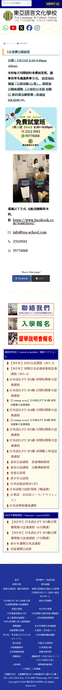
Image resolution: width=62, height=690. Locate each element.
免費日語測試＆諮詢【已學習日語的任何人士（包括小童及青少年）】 (45, 592)
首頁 (17, 580)
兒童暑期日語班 (19, 549)
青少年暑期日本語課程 (24, 543)
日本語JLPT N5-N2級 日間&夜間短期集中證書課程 (16, 603)
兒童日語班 (16, 472)
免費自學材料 (45, 652)
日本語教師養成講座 (22, 505)
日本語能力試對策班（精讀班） (30, 489)
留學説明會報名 (45, 664)
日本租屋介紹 (45, 647)
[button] (28, 3)
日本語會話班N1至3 (23, 483)
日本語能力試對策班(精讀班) (45, 613)
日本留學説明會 (16, 652)
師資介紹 (16, 584)
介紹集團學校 (16, 647)
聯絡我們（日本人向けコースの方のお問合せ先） (45, 658)
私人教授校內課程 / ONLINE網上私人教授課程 (16, 620)
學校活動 (45, 584)
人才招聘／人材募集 (31, 669)
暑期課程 (16, 626)
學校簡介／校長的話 (45, 580)
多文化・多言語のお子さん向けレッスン (16, 637)
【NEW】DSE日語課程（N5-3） (32, 363)
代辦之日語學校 (45, 643)
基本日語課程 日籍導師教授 (29, 467)
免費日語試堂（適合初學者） (16, 589)
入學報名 (16, 664)
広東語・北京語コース (45, 630)
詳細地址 (16, 656)
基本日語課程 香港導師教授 (29, 462)
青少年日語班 (18, 478)
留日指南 (16, 643)
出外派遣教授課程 (45, 618)
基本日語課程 (45, 601)
